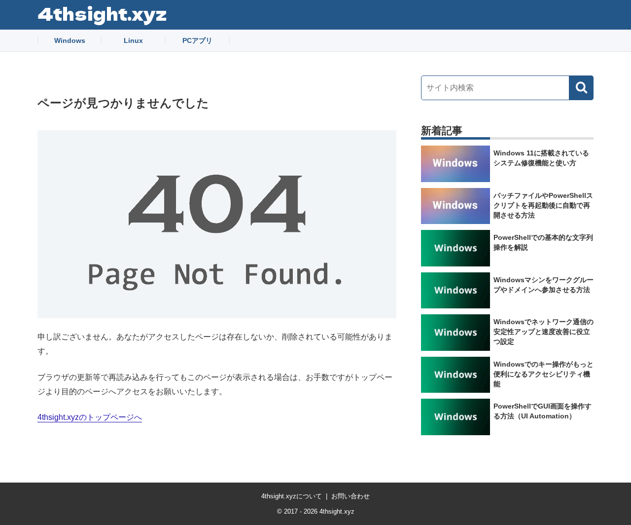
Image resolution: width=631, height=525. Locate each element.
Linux (133, 40)
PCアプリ (197, 40)
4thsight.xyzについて (291, 496)
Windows (69, 40)
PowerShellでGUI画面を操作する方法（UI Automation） (542, 411)
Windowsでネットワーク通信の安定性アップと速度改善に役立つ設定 (543, 331)
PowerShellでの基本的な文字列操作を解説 (543, 242)
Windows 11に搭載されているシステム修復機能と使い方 (541, 158)
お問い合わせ (350, 496)
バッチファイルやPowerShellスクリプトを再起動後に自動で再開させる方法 (543, 205)
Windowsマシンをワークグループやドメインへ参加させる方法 (543, 285)
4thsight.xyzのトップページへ (89, 417)
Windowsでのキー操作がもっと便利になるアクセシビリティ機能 (543, 374)
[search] (581, 87)
